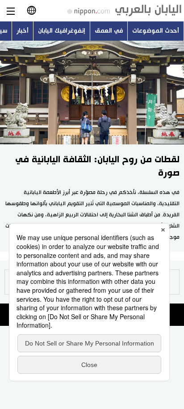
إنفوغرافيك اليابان (61, 30)
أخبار (23, 30)
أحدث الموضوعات (155, 30)
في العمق (109, 30)
